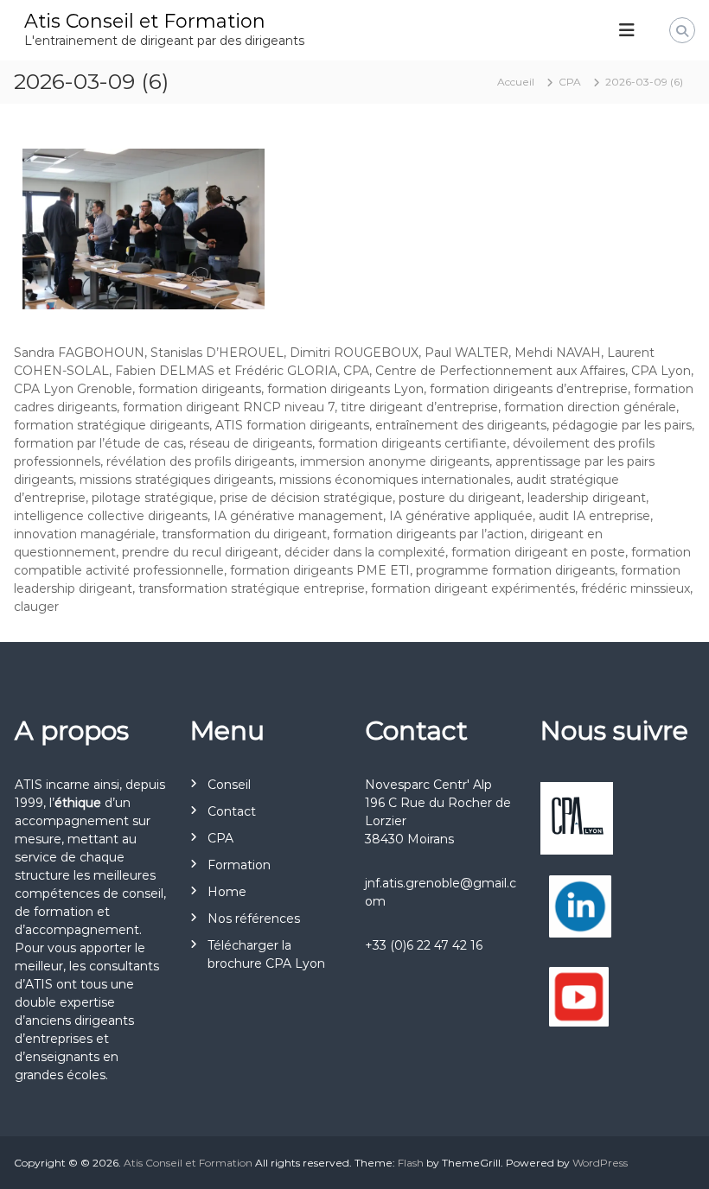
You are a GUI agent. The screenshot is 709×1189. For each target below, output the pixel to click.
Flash (411, 1162)
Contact (232, 811)
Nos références (254, 918)
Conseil (229, 784)
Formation (239, 865)
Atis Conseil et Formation (144, 21)
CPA (220, 838)
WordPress (600, 1162)
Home (227, 892)
